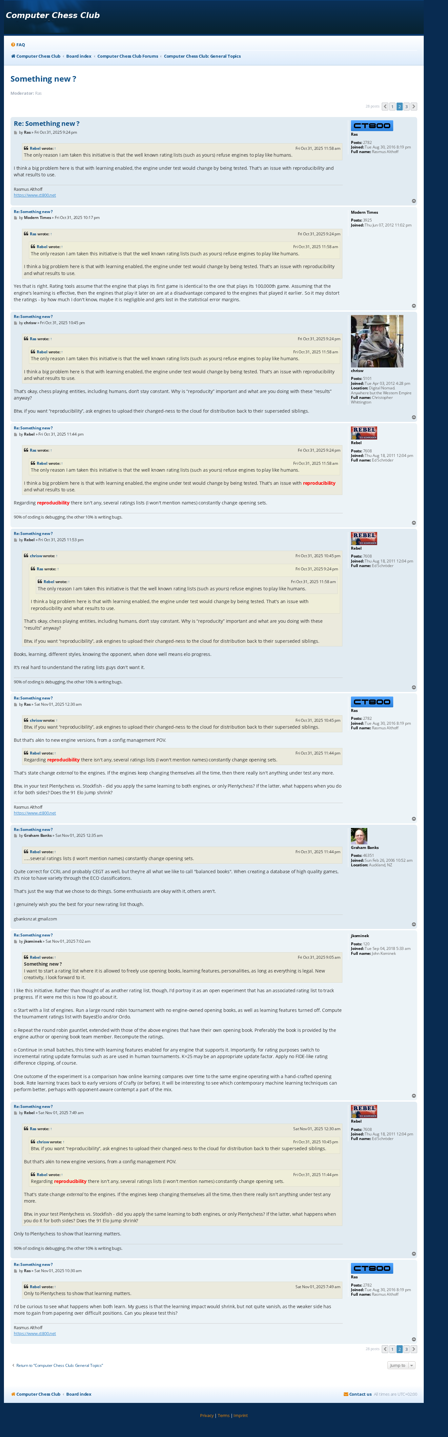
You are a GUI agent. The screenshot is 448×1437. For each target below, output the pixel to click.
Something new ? (43, 78)
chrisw (36, 556)
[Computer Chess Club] (52, 17)
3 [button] (406, 106)
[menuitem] (17, 44)
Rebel (35, 148)
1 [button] (392, 106)
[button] (385, 106)
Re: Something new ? (47, 123)
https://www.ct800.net (35, 195)
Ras (33, 234)
